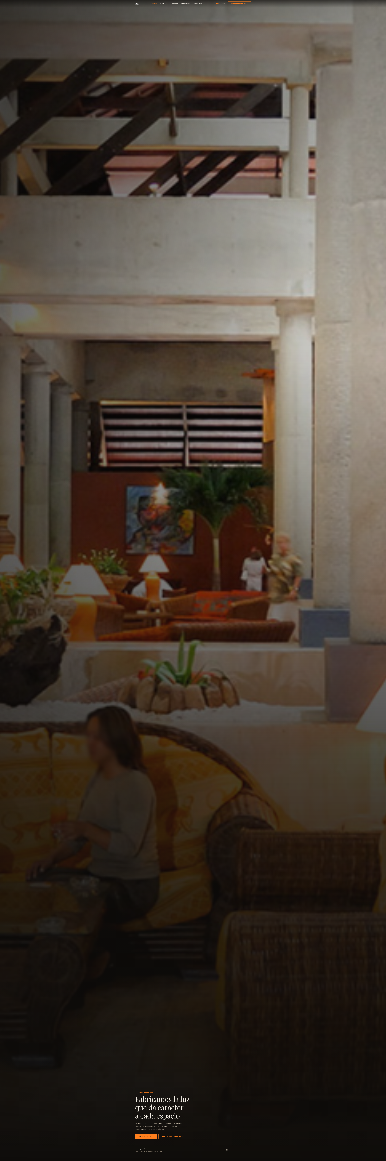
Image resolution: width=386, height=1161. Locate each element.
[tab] (233, 1150)
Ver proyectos (144, 1136)
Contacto (198, 4)
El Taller (163, 4)
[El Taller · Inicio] (137, 4)
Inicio (154, 4)
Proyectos (185, 4)
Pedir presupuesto (239, 4)
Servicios (174, 4)
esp (217, 4)
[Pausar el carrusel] (227, 1150)
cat (223, 4)
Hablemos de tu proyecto (173, 1136)
